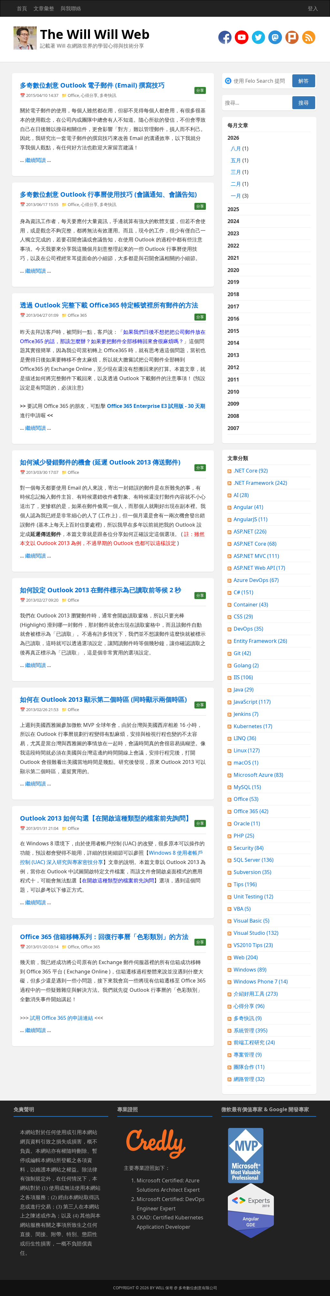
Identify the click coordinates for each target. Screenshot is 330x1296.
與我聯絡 (71, 8)
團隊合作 (249, 1066)
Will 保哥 (164, 1288)
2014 (233, 342)
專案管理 (248, 1054)
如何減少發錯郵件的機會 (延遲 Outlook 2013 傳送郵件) (100, 462)
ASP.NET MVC (256, 555)
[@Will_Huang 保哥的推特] (259, 36)
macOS (246, 762)
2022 (233, 245)
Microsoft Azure (258, 774)
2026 (238, 166)
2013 (233, 355)
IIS (243, 677)
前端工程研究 (254, 1042)
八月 (236, 148)
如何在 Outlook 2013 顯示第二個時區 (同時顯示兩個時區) (103, 699)
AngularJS (250, 519)
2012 (233, 367)
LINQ (245, 738)
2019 (233, 282)
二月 (236, 183)
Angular (248, 507)
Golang (246, 665)
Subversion (252, 872)
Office (73, 95)
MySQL (247, 787)
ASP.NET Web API (259, 567)
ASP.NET (250, 531)
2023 (233, 233)
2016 (233, 318)
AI (241, 495)
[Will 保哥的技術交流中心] (225, 36)
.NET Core (251, 470)
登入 (313, 8)
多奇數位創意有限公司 (198, 1288)
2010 (233, 391)
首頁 (22, 8)
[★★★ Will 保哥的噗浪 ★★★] (292, 36)
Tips (245, 884)
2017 (233, 306)
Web (246, 957)
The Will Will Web (95, 34)
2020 (233, 270)
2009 (233, 403)
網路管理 (249, 1079)
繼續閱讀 (35, 160)
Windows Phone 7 (261, 981)
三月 (236, 171)
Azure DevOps (256, 580)
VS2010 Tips (253, 945)
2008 (233, 415)
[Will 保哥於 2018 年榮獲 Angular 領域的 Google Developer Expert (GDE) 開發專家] (251, 1210)
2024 (233, 221)
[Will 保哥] (242, 36)
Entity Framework (260, 640)
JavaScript (252, 701)
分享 (200, 90)
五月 (236, 160)
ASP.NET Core (255, 543)
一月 (236, 195)
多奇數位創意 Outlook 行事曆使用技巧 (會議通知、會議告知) (108, 194)
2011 (233, 379)
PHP (244, 835)
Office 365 (77, 315)
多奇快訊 (108, 95)
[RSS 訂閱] (308, 36)
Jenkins (246, 714)
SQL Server (254, 859)
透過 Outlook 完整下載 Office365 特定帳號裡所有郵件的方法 (109, 305)
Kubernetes (253, 726)
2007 (233, 428)
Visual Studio (256, 932)
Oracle (247, 823)
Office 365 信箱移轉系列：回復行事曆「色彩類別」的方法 (104, 936)
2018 (233, 294)
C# (243, 592)
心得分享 (89, 95)
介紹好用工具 (256, 993)
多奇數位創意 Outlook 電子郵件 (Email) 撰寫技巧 (92, 85)
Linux (247, 750)
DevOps (248, 628)
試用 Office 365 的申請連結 (61, 1017)
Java (244, 689)
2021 (233, 257)
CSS (243, 616)
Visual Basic (251, 920)
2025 (233, 209)
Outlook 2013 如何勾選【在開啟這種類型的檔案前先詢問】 (106, 818)
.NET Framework (260, 482)
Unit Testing (253, 896)
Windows (250, 969)
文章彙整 (44, 8)
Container (251, 604)
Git (242, 653)
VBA (242, 908)
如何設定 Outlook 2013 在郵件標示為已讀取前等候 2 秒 (100, 590)
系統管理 (250, 1030)
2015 (233, 330)
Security (249, 847)
